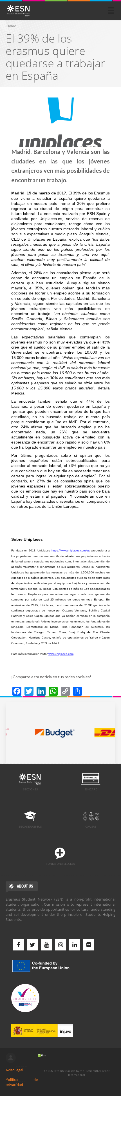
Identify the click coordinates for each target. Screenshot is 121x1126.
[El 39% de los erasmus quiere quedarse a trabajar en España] (60, 122)
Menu (111, 10)
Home (11, 26)
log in (11, 1058)
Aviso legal (14, 1069)
